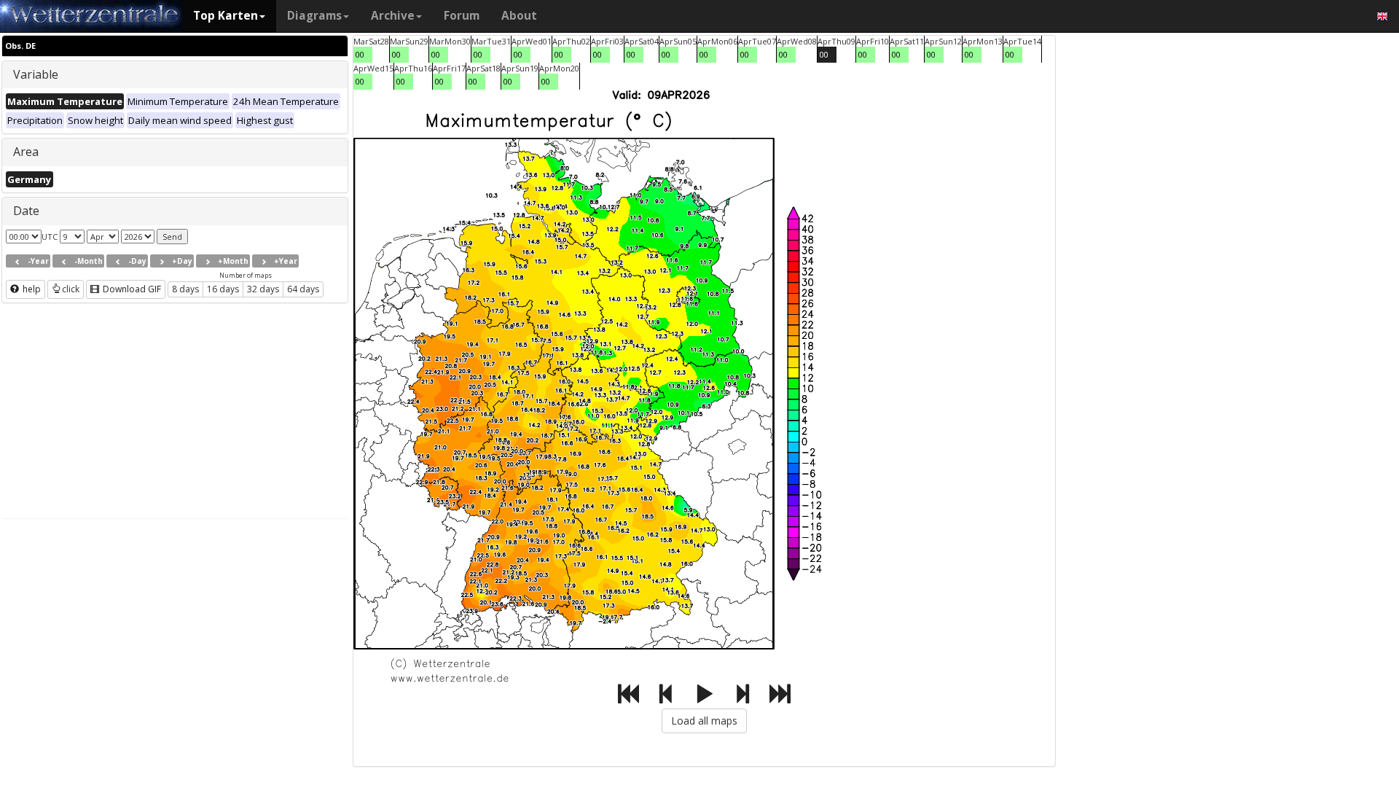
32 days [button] (263, 289)
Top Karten (225, 15)
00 (360, 54)
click (70, 289)
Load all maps (704, 720)
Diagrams (314, 15)
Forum (461, 15)
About (519, 15)
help (30, 289)
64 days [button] (303, 289)
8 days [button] (185, 289)
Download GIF (131, 289)
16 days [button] (223, 289)
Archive (393, 15)
